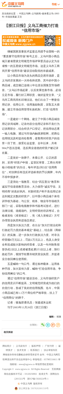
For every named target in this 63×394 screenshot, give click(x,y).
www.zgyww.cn (22, 369)
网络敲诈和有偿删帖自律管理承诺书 (21, 354)
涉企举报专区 (50, 350)
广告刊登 (49, 346)
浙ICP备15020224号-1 (37, 379)
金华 (42, 354)
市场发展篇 (11, 17)
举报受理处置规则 (44, 364)
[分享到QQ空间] (48, 325)
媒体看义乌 (47, 13)
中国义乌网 (24, 13)
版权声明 (36, 346)
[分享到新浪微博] (53, 325)
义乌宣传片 (21, 346)
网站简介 (6, 346)
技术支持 (21, 350)
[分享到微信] (42, 325)
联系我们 (34, 350)
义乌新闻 (36, 13)
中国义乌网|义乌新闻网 (15, 4)
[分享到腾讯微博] (58, 325)
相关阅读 (8, 332)
